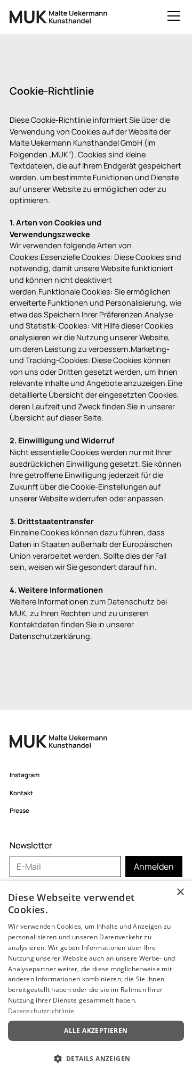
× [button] (180, 892)
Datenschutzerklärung (50, 636)
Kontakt (21, 793)
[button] (171, 16)
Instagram (24, 775)
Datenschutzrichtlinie (41, 1010)
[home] (58, 20)
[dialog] (96, 979)
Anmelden (154, 866)
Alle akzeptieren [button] (95, 1030)
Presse (19, 810)
